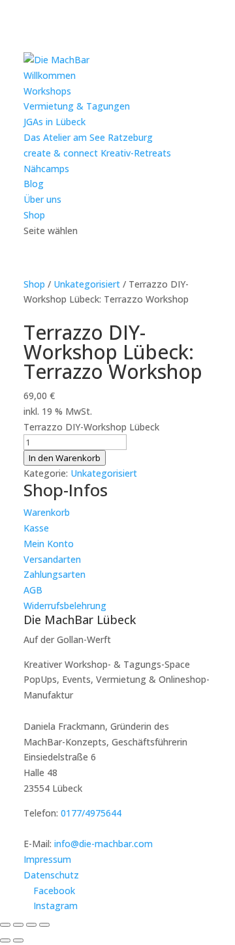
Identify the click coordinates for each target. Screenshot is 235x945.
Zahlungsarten (55, 574)
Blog (34, 183)
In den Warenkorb (65, 458)
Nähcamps (46, 168)
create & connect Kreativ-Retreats (97, 153)
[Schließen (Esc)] (44, 925)
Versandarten (52, 559)
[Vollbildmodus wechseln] (18, 925)
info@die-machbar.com (103, 843)
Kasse (36, 528)
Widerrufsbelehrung (65, 605)
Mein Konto (49, 543)
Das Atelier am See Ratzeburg (88, 137)
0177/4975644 (91, 813)
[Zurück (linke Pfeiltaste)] (5, 940)
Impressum (47, 859)
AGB (33, 590)
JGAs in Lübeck (55, 121)
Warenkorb (47, 512)
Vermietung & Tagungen (77, 106)
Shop (34, 215)
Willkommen (50, 75)
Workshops (47, 91)
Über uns (42, 199)
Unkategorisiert (87, 284)
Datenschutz (51, 875)
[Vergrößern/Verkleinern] (5, 925)
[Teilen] (31, 925)
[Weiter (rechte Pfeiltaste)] (18, 940)
